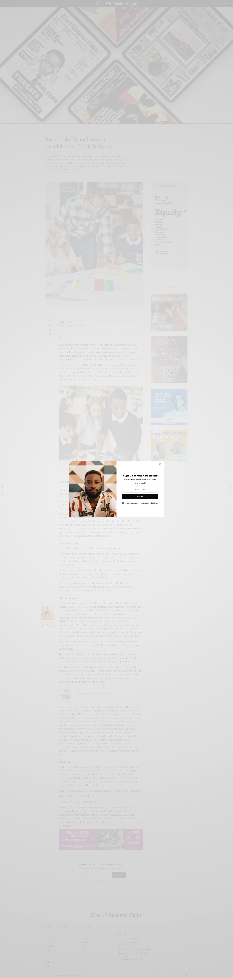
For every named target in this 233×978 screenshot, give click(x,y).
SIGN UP (140, 496)
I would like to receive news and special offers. (141, 503)
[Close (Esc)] (160, 465)
